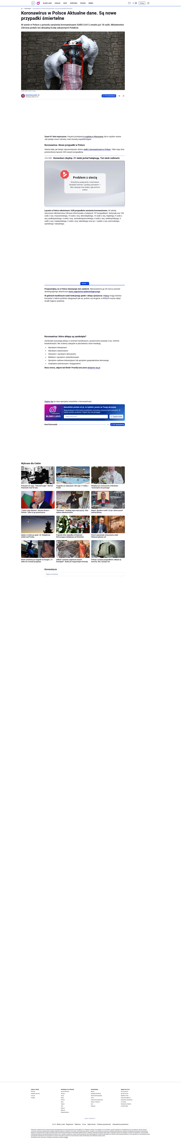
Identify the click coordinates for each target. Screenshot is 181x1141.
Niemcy (63, 1108)
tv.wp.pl (33, 1095)
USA (62, 1106)
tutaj (66, 1137)
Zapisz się (48, 401)
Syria (62, 1102)
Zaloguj (142, 3)
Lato (92, 1104)
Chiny (92, 1097)
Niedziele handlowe (96, 1093)
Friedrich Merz (124, 1106)
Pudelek (33, 1097)
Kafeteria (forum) (35, 1093)
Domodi (33, 1091)
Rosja (62, 1097)
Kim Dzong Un (124, 1091)
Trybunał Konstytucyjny (97, 1099)
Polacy (106, 296)
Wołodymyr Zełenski (126, 1104)
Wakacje (93, 1106)
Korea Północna (65, 1091)
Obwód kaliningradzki (96, 1095)
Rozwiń (84, 283)
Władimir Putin (124, 1095)
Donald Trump (124, 1093)
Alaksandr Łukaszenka (126, 1099)
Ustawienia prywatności (120, 1124)
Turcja (62, 1095)
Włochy (63, 1099)
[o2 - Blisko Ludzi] (40, 3)
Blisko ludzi (47, 3)
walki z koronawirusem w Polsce (97, 149)
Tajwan (63, 1104)
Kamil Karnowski (31, 95)
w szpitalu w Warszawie (93, 136)
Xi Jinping (123, 1102)
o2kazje (57, 3)
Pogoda (83, 3)
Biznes (91, 3)
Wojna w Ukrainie (95, 1102)
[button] (134, 3)
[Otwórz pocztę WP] (129, 3)
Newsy (92, 1091)
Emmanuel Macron (126, 1097)
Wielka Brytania (65, 1112)
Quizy (65, 3)
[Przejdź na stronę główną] (33, 4)
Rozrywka (73, 3)
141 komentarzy (109, 96)
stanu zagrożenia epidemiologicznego (84, 291)
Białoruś (63, 1110)
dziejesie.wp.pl (93, 368)
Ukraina (63, 1093)
